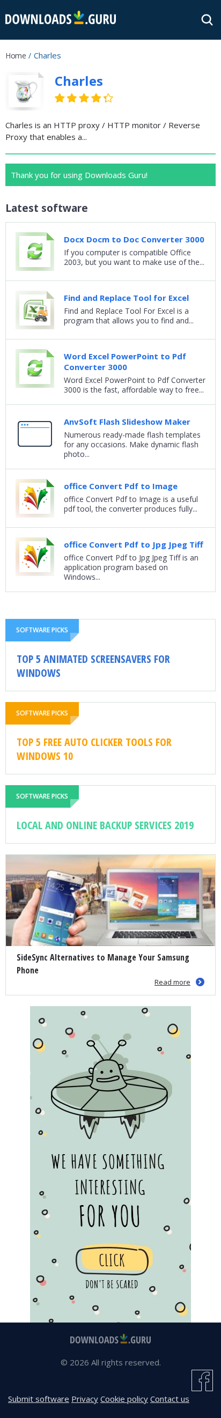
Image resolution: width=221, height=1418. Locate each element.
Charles (79, 81)
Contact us (169, 1398)
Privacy (84, 1398)
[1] (60, 97)
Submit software (38, 1398)
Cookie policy (124, 1398)
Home (15, 55)
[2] (66, 97)
